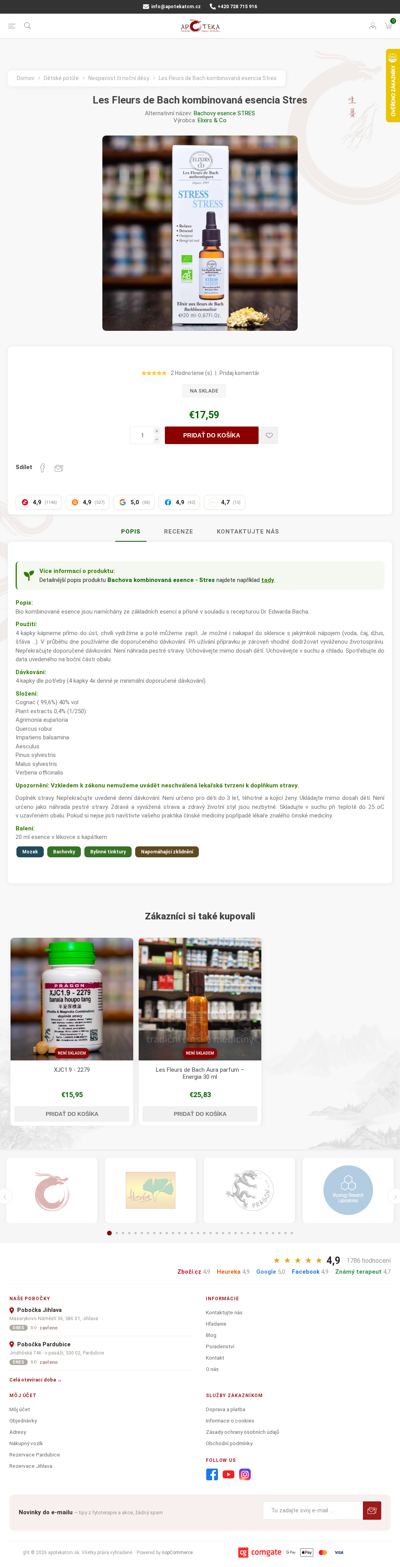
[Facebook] (212, 1475)
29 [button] (285, 1233)
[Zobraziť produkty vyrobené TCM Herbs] (150, 1190)
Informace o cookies (230, 1420)
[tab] (130, 532)
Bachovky (64, 852)
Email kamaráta (59, 468)
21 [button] (235, 1233)
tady (267, 580)
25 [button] (260, 1233)
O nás (212, 1369)
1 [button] (109, 1233)
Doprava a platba (225, 1409)
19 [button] (223, 1233)
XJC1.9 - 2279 (72, 1069)
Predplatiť (372, 1510)
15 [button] (198, 1233)
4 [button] (129, 1233)
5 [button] (135, 1233)
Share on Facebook (42, 468)
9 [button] (160, 1233)
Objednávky (23, 1420)
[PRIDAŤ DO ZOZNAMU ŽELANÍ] (269, 435)
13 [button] (185, 1233)
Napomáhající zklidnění (167, 852)
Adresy (17, 1432)
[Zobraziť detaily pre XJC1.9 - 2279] (72, 999)
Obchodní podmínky (229, 1443)
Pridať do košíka (211, 435)
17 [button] (210, 1233)
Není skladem (72, 1053)
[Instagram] (245, 1475)
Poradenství (220, 1346)
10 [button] (167, 1233)
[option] (72, 1031)
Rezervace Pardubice (34, 1454)
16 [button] (204, 1233)
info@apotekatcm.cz (175, 6)
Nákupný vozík (26, 1443)
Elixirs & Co (212, 120)
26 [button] (267, 1233)
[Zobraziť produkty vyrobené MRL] (348, 1190)
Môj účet (19, 1409)
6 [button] (142, 1233)
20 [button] (229, 1233)
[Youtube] (228, 1475)
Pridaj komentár (239, 373)
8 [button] (154, 1233)
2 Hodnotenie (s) (191, 373)
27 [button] (273, 1233)
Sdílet (24, 467)
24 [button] (254, 1233)
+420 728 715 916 (236, 6)
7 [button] (148, 1233)
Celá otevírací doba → (35, 1380)
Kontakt (215, 1358)
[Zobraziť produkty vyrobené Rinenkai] (51, 1190)
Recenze (178, 531)
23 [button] (248, 1233)
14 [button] (192, 1233)
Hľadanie (216, 1324)
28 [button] (279, 1233)
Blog (211, 1335)
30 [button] (292, 1233)
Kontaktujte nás (248, 531)
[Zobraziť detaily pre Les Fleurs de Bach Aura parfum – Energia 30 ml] (200, 999)
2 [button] (117, 1233)
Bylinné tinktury (108, 852)
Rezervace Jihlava (30, 1466)
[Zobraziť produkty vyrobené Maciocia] (249, 1190)
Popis (131, 531)
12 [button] (179, 1233)
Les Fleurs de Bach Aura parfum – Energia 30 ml (200, 1073)
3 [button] (123, 1233)
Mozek (30, 852)
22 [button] (242, 1233)
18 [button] (217, 1233)
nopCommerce (177, 1552)
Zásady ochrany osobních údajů (242, 1432)
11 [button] (173, 1233)
